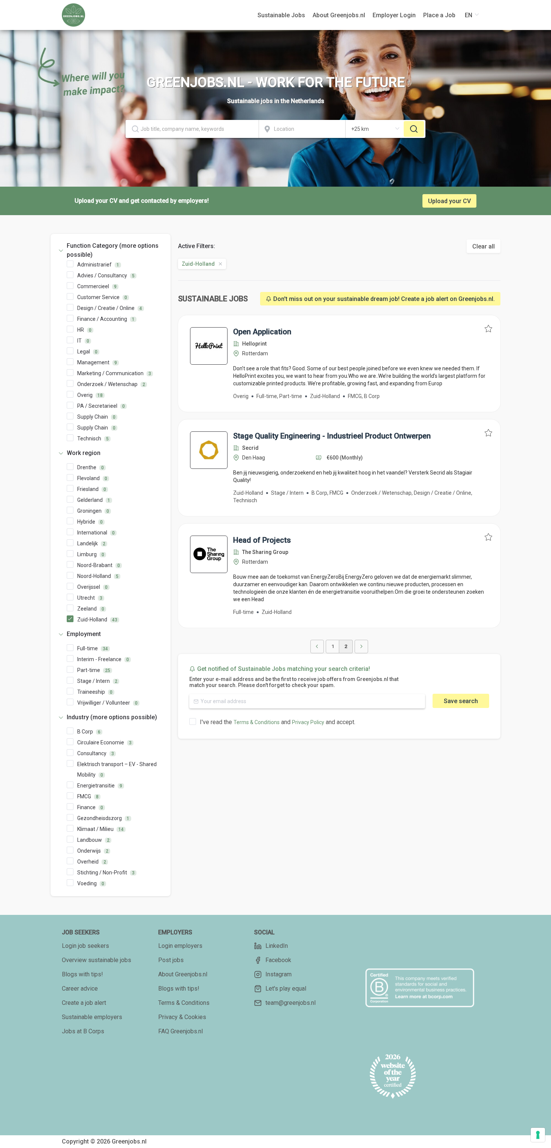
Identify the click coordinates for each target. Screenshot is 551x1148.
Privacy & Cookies (182, 1017)
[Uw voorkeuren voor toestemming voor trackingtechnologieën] (538, 1135)
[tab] (110, 250)
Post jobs (171, 960)
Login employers (180, 945)
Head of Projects (262, 540)
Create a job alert (84, 1002)
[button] (110, 250)
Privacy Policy (308, 722)
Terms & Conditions (257, 722)
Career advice (80, 988)
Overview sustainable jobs (96, 960)
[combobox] (192, 129)
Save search (461, 701)
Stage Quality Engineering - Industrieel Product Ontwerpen (332, 435)
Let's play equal (285, 988)
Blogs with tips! (82, 974)
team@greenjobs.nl (290, 1002)
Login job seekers (85, 945)
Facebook (278, 960)
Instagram (278, 974)
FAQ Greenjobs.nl (180, 1031)
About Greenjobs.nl (182, 974)
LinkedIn (276, 945)
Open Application (262, 331)
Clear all (483, 246)
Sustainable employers (92, 1017)
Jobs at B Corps (83, 1031)
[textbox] (192, 129)
